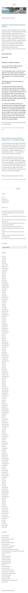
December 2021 (5, 328)
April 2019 (4, 367)
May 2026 (4, 259)
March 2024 (4, 295)
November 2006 (5, 492)
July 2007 (3, 479)
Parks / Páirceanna (6, 566)
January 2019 (4, 371)
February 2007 (5, 487)
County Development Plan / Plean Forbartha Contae (13, 551)
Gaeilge (3, 554)
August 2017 (4, 396)
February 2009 (5, 455)
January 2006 (4, 509)
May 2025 (4, 276)
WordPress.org (5, 202)
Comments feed (5, 200)
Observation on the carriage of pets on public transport (14, 238)
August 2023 (4, 300)
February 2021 (5, 342)
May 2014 (4, 439)
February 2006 (5, 508)
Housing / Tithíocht (6, 557)
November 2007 (5, 475)
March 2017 (4, 403)
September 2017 (5, 395)
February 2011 (5, 443)
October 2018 (4, 374)
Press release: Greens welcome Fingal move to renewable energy (13, 139)
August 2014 (4, 438)
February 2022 (5, 324)
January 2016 (4, 420)
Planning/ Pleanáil (6, 568)
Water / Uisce (5, 581)
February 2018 (5, 388)
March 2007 (4, 485)
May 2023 (4, 304)
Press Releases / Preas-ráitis (8, 571)
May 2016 (4, 417)
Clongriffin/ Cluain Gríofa (7, 547)
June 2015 (4, 429)
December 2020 (5, 343)
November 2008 (5, 460)
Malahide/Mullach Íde (6, 563)
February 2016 (5, 419)
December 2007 (5, 473)
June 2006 (4, 501)
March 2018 (4, 386)
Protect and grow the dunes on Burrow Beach (11, 226)
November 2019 (5, 357)
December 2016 (5, 408)
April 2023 (4, 306)
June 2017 (4, 398)
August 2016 (4, 414)
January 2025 (4, 282)
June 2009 (4, 450)
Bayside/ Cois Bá (5, 540)
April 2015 (4, 432)
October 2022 (4, 312)
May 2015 (4, 431)
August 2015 (4, 427)
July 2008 (3, 467)
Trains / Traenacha (6, 576)
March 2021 (4, 340)
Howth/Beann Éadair (6, 559)
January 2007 (4, 489)
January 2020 (4, 354)
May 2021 (4, 336)
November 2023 (5, 297)
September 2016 (5, 412)
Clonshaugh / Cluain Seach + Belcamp (10, 549)
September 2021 (5, 331)
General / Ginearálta (6, 556)
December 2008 (5, 458)
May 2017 (4, 400)
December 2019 (5, 355)
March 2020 (4, 352)
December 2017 (5, 390)
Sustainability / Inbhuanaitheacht (9, 573)
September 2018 (5, 376)
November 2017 (5, 391)
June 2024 (4, 292)
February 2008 (5, 470)
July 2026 (3, 256)
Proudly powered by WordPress (8, 590)
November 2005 (5, 513)
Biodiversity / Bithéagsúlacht (8, 542)
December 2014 (5, 436)
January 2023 (4, 309)
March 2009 (4, 453)
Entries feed (4, 199)
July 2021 (3, 335)
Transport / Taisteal (6, 578)
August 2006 (4, 497)
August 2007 (4, 477)
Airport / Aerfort (5, 537)
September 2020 (5, 345)
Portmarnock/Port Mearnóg (8, 569)
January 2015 (4, 434)
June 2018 (4, 381)
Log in (3, 197)
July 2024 (3, 290)
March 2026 (4, 263)
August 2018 (4, 378)
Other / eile (4, 564)
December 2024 (5, 283)
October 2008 (4, 462)
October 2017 (4, 393)
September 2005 (5, 516)
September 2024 (5, 287)
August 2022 (4, 316)
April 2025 (4, 278)
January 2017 (4, 407)
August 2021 (4, 333)
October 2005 (4, 515)
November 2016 (5, 410)
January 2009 (4, 456)
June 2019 (4, 364)
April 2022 (4, 321)
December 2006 (5, 491)
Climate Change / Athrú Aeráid (8, 545)
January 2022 (4, 326)
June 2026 (4, 258)
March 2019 (4, 369)
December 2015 (5, 422)
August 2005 (4, 518)
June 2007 (4, 480)
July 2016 (3, 415)
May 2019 (4, 366)
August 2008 (4, 465)
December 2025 (5, 268)
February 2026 (5, 264)
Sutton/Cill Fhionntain (6, 575)
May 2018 (4, 383)
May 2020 (4, 348)
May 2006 (4, 503)
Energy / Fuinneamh (6, 552)
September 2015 (5, 426)
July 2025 (3, 273)
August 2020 (4, 347)
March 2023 (4, 307)
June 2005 (4, 521)
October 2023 (4, 299)
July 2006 (3, 499)
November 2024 (5, 285)
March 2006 (4, 506)
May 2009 (4, 451)
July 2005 (3, 520)
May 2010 (4, 446)
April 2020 (4, 350)
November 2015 (5, 424)
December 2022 (5, 311)
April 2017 (4, 402)
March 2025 (4, 280)
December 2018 (5, 372)
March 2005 (4, 523)
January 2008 (4, 472)
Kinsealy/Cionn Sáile (6, 561)
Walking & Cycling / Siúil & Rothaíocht (10, 580)
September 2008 (5, 463)
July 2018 (3, 379)
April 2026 (4, 261)
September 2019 (5, 360)
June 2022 (4, 318)
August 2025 (4, 271)
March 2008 (4, 468)
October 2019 (4, 359)
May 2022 (4, 319)
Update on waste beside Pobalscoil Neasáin (13, 25)
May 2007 (4, 482)
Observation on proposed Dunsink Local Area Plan (13, 211)
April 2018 (4, 384)
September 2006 (5, 496)
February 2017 (5, 405)
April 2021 (4, 338)
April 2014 (4, 441)
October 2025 (4, 270)
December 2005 (5, 511)
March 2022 (4, 323)
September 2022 (5, 314)
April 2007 (4, 484)
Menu (14, 4)
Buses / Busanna (5, 544)
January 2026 (4, 266)
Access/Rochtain (5, 535)
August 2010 (4, 444)
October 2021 (4, 330)
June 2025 (4, 275)
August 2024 (4, 288)
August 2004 (4, 527)
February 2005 (5, 525)
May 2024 (4, 294)
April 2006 (4, 504)
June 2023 (4, 302)
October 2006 (4, 494)
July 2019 (3, 362)
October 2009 (4, 448)
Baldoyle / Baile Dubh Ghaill (8, 539)
